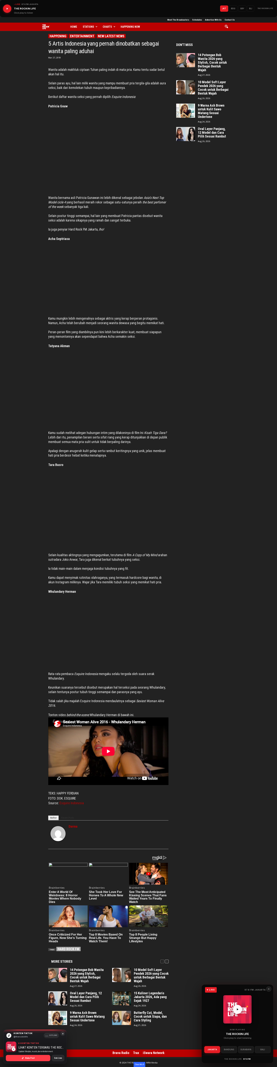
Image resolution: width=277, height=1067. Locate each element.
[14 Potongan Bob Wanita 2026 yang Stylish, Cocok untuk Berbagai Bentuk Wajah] (57, 975)
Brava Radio (120, 1053)
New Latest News (111, 36)
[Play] (7, 9)
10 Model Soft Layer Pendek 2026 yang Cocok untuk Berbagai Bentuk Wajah (151, 975)
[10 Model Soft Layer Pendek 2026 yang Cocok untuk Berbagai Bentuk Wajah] (121, 975)
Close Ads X (139, 1064)
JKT (224, 8)
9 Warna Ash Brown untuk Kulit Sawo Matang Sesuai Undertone (87, 1016)
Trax (136, 1053)
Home (73, 26)
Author (53, 817)
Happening (58, 36)
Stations (88, 26)
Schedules (197, 20)
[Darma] (58, 833)
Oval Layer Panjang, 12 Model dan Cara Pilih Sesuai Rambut (86, 997)
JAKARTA (212, 1049)
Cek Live (58, 1058)
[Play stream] (237, 1009)
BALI (262, 1049)
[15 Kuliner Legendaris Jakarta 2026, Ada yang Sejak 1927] (121, 998)
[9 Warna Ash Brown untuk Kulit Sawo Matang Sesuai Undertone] (57, 1018)
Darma (73, 826)
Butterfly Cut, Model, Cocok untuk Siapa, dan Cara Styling (150, 1016)
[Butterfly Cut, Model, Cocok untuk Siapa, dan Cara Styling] (121, 1018)
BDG (233, 8)
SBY (242, 8)
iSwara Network (154, 1053)
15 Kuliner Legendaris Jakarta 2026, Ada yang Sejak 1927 (150, 997)
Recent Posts (67, 817)
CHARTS (107, 26)
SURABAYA (245, 1049)
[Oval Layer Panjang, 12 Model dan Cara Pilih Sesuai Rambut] (57, 998)
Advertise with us (213, 20)
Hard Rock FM (68, 949)
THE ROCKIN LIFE (265, 8)
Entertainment (82, 36)
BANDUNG (229, 1049)
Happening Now (130, 26)
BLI (250, 8)
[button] (227, 27)
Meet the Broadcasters (178, 20)
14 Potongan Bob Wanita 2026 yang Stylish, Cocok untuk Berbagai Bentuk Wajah (87, 975)
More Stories (62, 961)
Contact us (230, 20)
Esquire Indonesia (72, 803)
